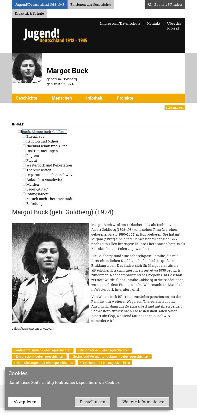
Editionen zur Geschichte (90, 3)
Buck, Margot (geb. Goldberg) (44, 131)
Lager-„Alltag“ (37, 189)
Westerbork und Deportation (49, 165)
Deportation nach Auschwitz (49, 174)
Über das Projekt (174, 25)
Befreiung (34, 203)
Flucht (31, 160)
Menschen (62, 98)
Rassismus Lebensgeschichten (105, 362)
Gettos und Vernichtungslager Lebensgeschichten (110, 356)
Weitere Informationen (143, 401)
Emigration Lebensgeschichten (39, 356)
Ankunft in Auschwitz (44, 179)
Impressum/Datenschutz (120, 23)
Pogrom (32, 155)
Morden (32, 184)
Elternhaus (35, 136)
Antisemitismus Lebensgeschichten (43, 350)
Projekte (125, 98)
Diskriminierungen (42, 150)
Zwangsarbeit (37, 194)
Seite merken (175, 108)
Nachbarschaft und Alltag (47, 146)
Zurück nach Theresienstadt (49, 198)
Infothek (94, 98)
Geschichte (26, 98)
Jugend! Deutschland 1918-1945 (39, 3)
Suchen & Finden (168, 4)
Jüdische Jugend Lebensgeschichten (44, 362)
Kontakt (153, 23)
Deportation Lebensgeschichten (104, 350)
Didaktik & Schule (29, 12)
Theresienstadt (38, 170)
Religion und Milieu (42, 141)
